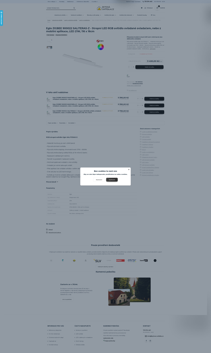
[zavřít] (129, 169)
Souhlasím (112, 179)
